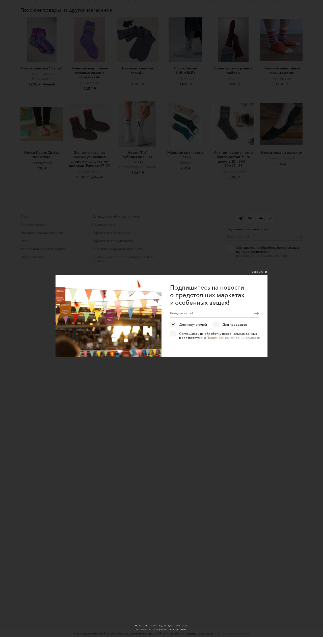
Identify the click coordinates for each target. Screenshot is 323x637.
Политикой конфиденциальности (233, 338)
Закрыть (257, 271)
